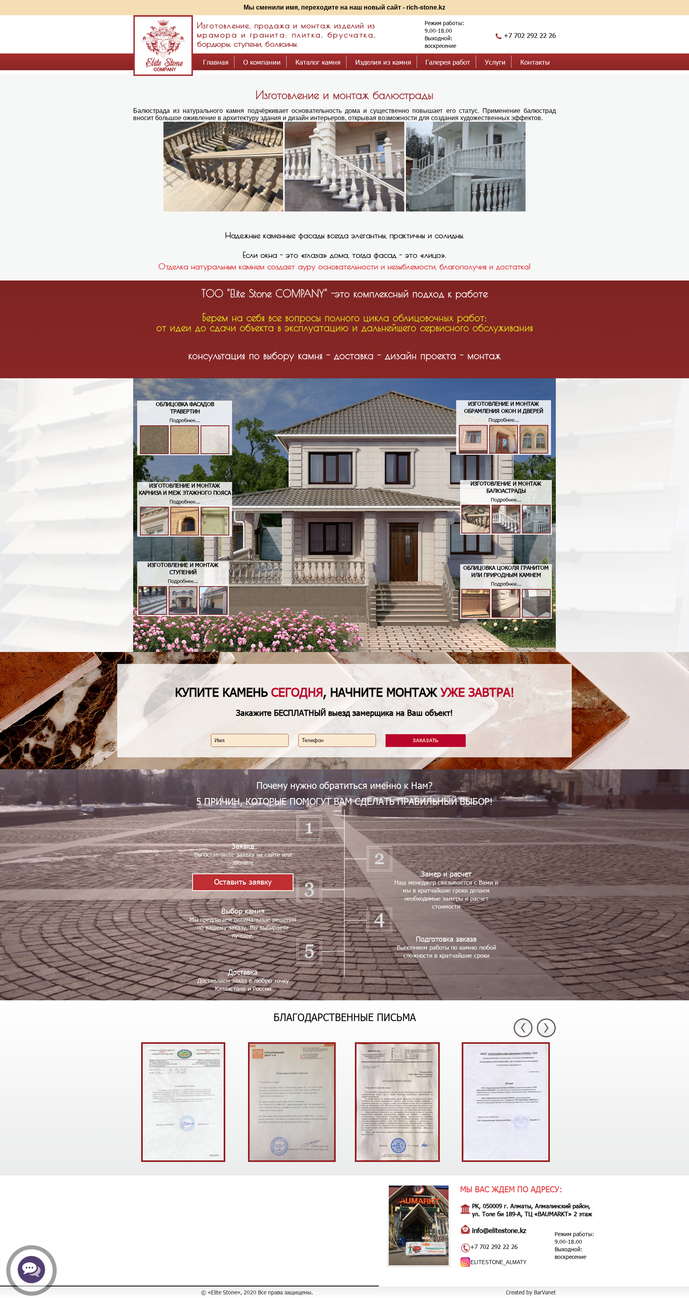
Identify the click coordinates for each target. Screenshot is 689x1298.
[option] (186, 1103)
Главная (215, 61)
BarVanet (545, 1292)
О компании (262, 61)
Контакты (535, 61)
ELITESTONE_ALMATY (498, 1262)
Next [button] (546, 1027)
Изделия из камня (383, 61)
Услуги (495, 61)
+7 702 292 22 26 (530, 35)
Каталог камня (318, 61)
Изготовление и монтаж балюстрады (344, 94)
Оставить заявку (243, 881)
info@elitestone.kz (499, 1230)
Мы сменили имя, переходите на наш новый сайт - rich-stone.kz (344, 7)
